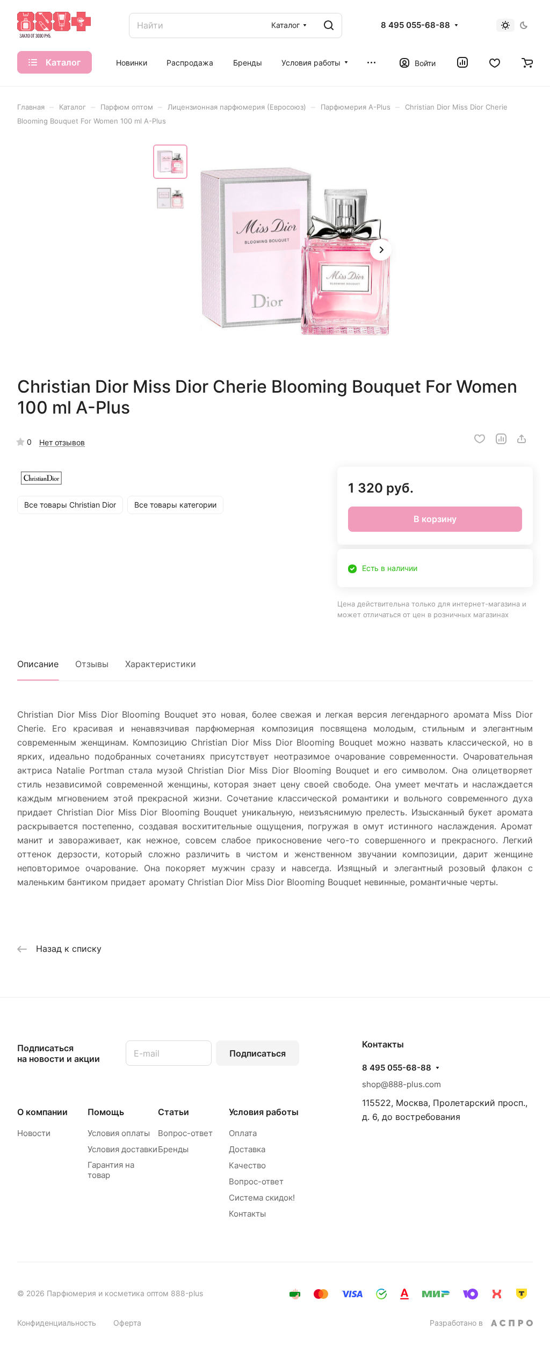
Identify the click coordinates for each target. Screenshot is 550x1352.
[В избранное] (479, 438)
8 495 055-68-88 (415, 25)
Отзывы (91, 664)
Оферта (127, 1322)
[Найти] (328, 25)
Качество (247, 1165)
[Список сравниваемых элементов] (462, 62)
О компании (42, 1112)
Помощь (106, 1112)
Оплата (243, 1133)
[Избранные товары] (494, 62)
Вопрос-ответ (185, 1133)
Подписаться (257, 1053)
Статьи (173, 1112)
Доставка (247, 1149)
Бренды (173, 1149)
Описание (38, 664)
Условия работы (264, 1112)
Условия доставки (122, 1149)
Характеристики (160, 664)
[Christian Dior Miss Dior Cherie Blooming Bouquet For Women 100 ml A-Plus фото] (295, 250)
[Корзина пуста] (527, 62)
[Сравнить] (501, 438)
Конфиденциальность (56, 1322)
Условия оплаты (119, 1133)
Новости (33, 1133)
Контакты (247, 1214)
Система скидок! (262, 1197)
